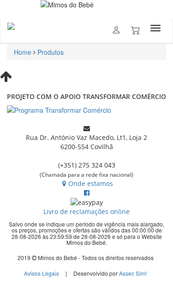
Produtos (50, 52)
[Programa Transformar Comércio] (86, 110)
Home (22, 52)
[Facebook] (86, 192)
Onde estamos (90, 183)
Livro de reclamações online (86, 211)
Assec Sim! (133, 273)
